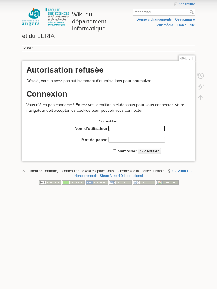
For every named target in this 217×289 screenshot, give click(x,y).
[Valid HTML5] (120, 182)
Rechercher (192, 12)
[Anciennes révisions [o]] (200, 75)
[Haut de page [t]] (200, 97)
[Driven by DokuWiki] (167, 182)
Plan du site (186, 25)
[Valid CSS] (144, 182)
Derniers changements (154, 19)
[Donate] (73, 182)
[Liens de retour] (200, 86)
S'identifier (149, 151)
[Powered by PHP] (97, 182)
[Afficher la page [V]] (200, 65)
